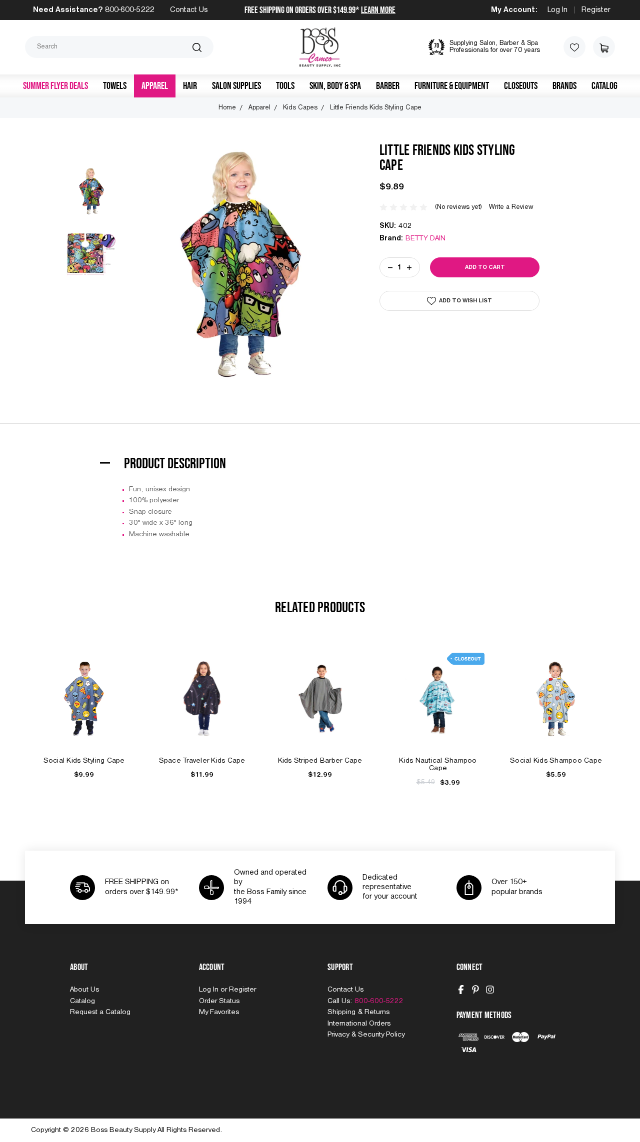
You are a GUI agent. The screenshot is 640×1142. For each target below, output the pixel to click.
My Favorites (219, 1012)
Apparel (155, 86)
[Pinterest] (475, 989)
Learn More (378, 10)
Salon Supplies (236, 86)
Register (596, 9)
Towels (114, 86)
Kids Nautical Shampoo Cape (437, 764)
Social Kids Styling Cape (84, 761)
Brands (564, 86)
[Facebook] (461, 989)
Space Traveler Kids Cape (202, 761)
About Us (84, 990)
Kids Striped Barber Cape (320, 761)
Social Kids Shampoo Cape (556, 761)
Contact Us (189, 9)
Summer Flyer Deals (55, 86)
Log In (558, 9)
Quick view (84, 687)
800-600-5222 (129, 9)
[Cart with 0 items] (604, 47)
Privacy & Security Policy (366, 1035)
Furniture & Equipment (451, 86)
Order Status (219, 1001)
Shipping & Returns (359, 1012)
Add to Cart (84, 710)
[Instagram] (490, 989)
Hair (190, 86)
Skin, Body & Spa (335, 86)
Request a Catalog (100, 1012)
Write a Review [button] (511, 207)
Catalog (605, 86)
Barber (388, 86)
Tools (285, 86)
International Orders (359, 1024)
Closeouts (521, 86)
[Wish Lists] (575, 47)
